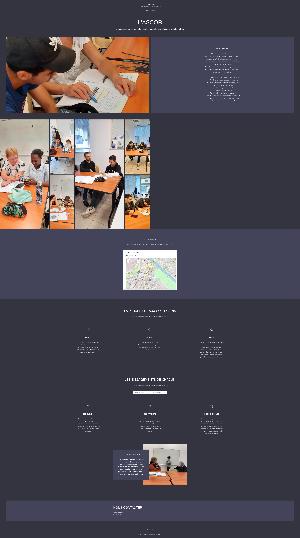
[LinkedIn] (152, 529)
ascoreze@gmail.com (118, 512)
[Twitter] (150, 529)
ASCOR (151, 4)
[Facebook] (147, 529)
